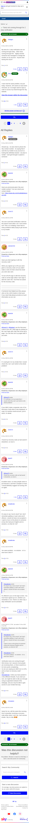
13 (4, 607)
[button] (26, 39)
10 (4, 493)
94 (4, 101)
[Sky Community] (9, 2)
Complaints (4, 808)
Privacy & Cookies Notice (7, 806)
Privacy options (5, 804)
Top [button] (15, 801)
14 (4, 690)
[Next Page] (23, 123)
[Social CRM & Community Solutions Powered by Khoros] (24, 819)
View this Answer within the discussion (14, 95)
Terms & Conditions (23, 804)
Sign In (27, 2)
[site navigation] (2, 2)
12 (4, 558)
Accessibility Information (22, 806)
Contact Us (25, 808)
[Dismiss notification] (27, 7)
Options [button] (3, 24)
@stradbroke (7, 584)
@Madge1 (12, 327)
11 (4, 530)
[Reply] (25, 69)
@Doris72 (5, 327)
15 (4, 723)
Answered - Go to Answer (14, 34)
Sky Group (3, 809)
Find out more (5, 183)
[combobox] (13, 12)
